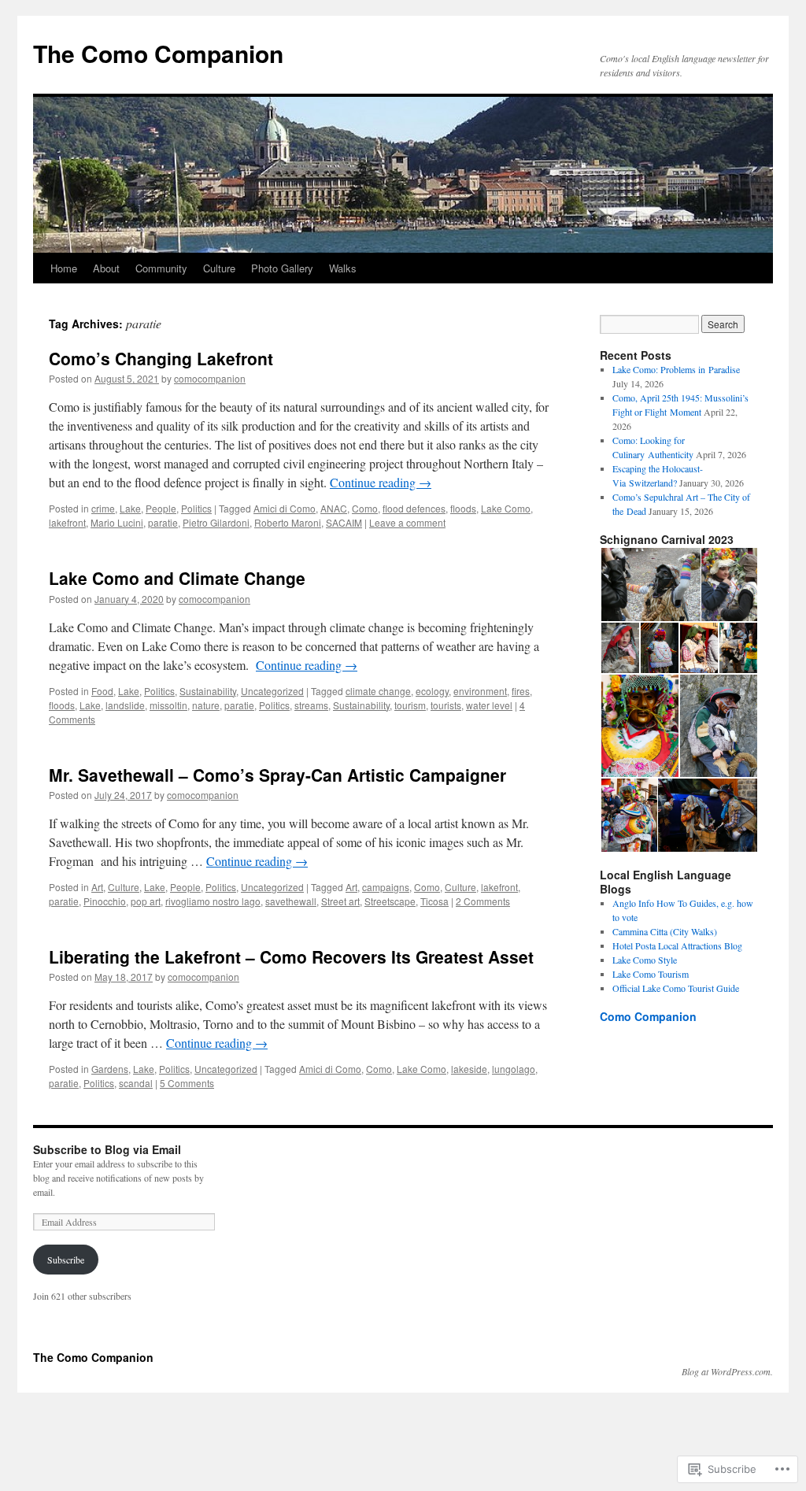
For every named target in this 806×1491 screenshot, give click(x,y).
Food (102, 690)
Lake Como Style (644, 959)
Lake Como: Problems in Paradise (676, 369)
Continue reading (380, 482)
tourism (410, 705)
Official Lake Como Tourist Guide (675, 988)
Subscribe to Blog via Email (107, 1149)
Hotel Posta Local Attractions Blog (677, 945)
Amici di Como (284, 508)
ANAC (333, 508)
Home (63, 268)
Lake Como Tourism (650, 973)
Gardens (109, 1068)
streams (311, 705)
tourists (446, 705)
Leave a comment (407, 522)
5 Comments (187, 1083)
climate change (378, 690)
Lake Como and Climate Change (177, 578)
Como (365, 508)
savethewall (290, 901)
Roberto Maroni (287, 522)
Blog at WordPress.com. (727, 1371)
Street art (340, 901)
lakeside (469, 1068)
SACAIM (344, 522)
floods (463, 508)
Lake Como (506, 508)
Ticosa (434, 901)
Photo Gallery (282, 268)
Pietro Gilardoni (216, 522)
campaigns (385, 886)
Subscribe (65, 1259)
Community (161, 268)
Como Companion (648, 1016)
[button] (650, 584)
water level (489, 705)
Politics (196, 508)
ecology (432, 690)
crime (103, 508)
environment (480, 690)
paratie (163, 522)
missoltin (168, 705)
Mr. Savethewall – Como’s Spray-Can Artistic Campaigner (277, 774)
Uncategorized (272, 690)
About (106, 268)
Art (97, 886)
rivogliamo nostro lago (213, 901)
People (161, 508)
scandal (136, 1083)
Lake (130, 508)
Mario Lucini (117, 522)
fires (521, 690)
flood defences (414, 508)
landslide (125, 705)
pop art (146, 901)
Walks (343, 268)
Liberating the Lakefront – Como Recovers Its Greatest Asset (291, 956)
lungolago (513, 1068)
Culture (219, 268)
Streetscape (390, 901)
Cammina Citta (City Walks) (664, 931)
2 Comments (483, 901)
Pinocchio (104, 901)
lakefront (67, 522)
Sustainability (207, 690)
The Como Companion (158, 53)
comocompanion (210, 378)
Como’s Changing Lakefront (161, 358)
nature (206, 705)
